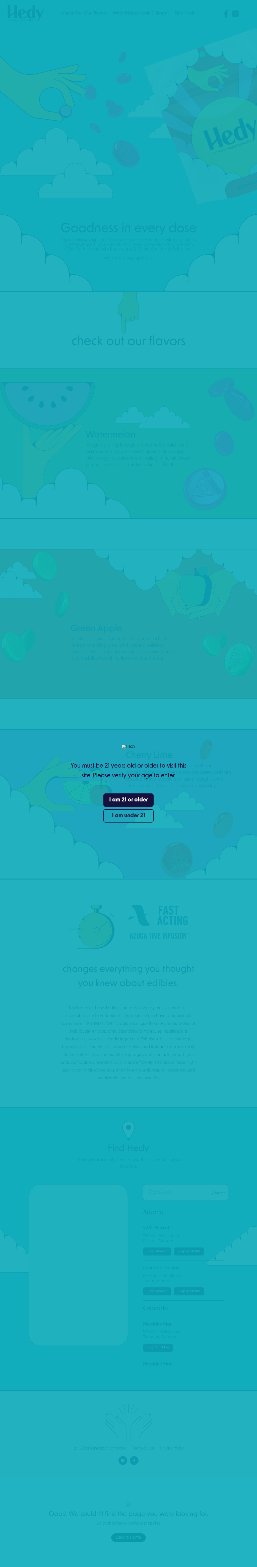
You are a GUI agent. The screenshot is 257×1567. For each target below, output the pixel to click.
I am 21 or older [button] (128, 800)
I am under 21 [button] (128, 816)
